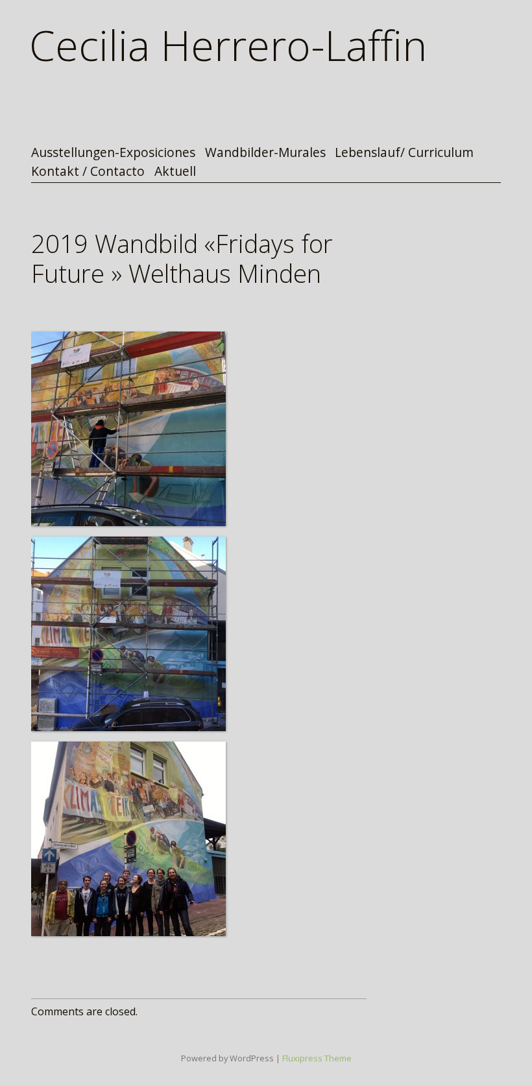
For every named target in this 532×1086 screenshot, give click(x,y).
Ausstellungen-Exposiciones (113, 153)
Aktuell (175, 171)
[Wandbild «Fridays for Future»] (128, 429)
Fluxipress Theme (317, 1058)
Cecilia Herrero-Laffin (228, 45)
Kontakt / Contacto (88, 171)
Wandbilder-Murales (265, 153)
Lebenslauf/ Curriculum (404, 153)
